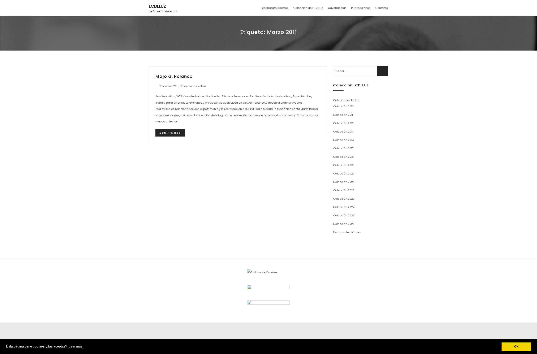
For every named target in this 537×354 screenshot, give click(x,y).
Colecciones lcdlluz (193, 86)
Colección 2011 (168, 86)
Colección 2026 (344, 224)
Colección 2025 (344, 215)
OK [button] (516, 346)
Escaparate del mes (274, 8)
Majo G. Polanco (174, 76)
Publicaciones (360, 8)
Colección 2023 (344, 199)
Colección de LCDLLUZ (308, 8)
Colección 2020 (344, 174)
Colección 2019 (343, 165)
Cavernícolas (337, 8)
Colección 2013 (343, 132)
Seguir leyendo (170, 132)
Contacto (381, 8)
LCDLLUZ (157, 6)
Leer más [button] (75, 346)
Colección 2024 (344, 207)
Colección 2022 (344, 190)
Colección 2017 (343, 148)
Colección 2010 (343, 106)
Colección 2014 (343, 140)
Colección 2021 (343, 182)
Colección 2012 (343, 123)
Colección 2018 (343, 157)
